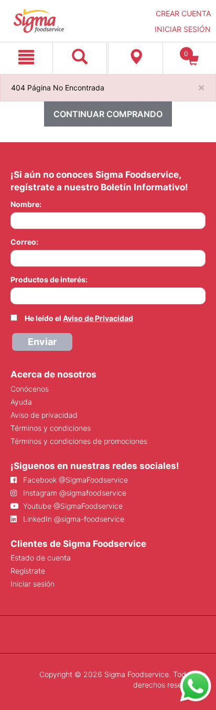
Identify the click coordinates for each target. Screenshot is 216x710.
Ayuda (21, 401)
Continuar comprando (108, 114)
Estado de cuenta (40, 557)
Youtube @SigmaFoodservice (72, 505)
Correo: (24, 241)
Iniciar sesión (32, 583)
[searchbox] (16, 295)
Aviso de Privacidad (98, 318)
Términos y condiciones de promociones (78, 441)
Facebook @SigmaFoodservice (74, 479)
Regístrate (27, 570)
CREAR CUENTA (183, 13)
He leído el (79, 318)
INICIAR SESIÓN (183, 29)
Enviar (42, 341)
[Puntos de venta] (136, 58)
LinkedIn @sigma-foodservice (72, 518)
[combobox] (108, 296)
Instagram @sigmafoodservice (73, 492)
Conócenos (29, 388)
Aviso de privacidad (44, 414)
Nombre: (25, 204)
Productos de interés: (49, 279)
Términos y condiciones (50, 427)
